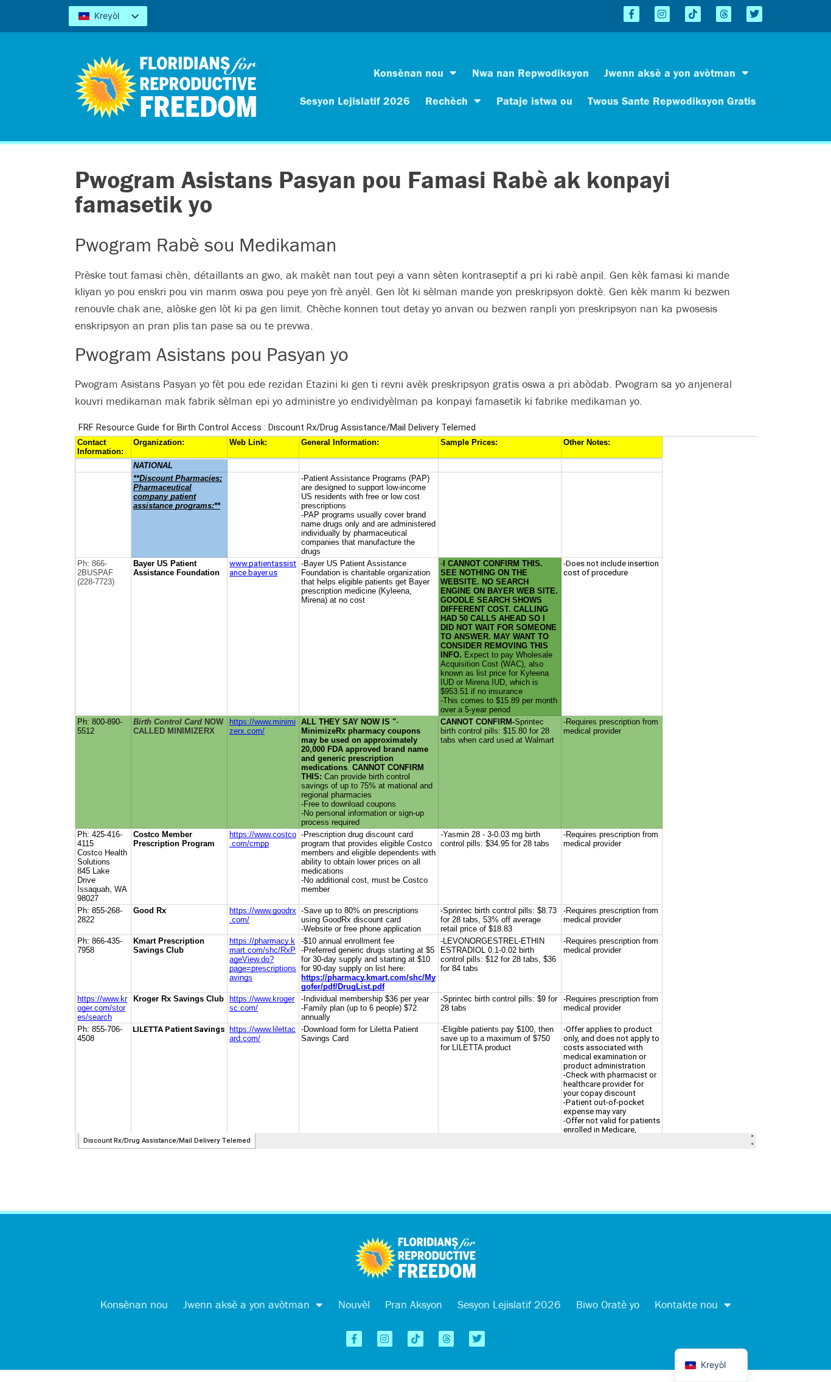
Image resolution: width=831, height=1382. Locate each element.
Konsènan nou (408, 73)
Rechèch (446, 101)
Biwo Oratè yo (607, 1304)
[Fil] (724, 14)
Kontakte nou (686, 1304)
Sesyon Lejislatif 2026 (355, 101)
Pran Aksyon (413, 1304)
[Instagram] (662, 14)
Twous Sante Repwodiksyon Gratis (672, 101)
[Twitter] (754, 14)
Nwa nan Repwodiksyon (530, 73)
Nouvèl (354, 1304)
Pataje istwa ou (534, 101)
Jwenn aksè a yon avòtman (669, 73)
